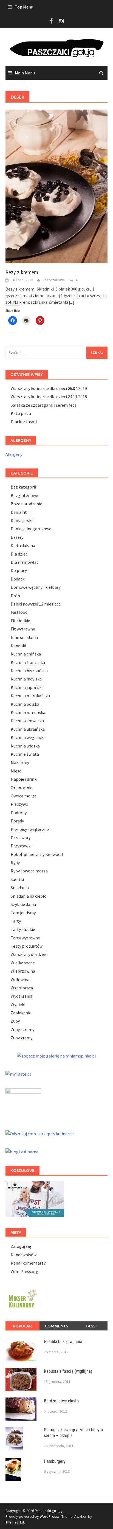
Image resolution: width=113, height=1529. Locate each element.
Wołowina (20, 979)
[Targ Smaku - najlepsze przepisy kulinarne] (23, 1103)
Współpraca (22, 987)
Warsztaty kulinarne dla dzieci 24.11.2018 (49, 396)
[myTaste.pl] (18, 1073)
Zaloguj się (21, 1246)
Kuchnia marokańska (30, 695)
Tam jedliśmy (23, 912)
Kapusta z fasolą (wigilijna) (68, 1371)
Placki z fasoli (24, 421)
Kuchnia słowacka (27, 720)
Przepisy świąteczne (30, 829)
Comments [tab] (56, 1326)
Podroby (19, 812)
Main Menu (25, 73)
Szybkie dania (23, 904)
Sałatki (17, 879)
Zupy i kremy (22, 1029)
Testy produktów (27, 946)
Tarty (16, 921)
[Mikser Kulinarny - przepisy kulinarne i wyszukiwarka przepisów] (21, 1297)
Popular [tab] (22, 1326)
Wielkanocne (23, 963)
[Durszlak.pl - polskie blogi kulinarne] (21, 1151)
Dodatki (18, 579)
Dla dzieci (20, 554)
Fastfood (19, 612)
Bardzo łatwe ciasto (61, 1401)
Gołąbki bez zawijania (63, 1341)
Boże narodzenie (26, 503)
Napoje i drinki (24, 779)
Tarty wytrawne (25, 938)
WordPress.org (24, 1271)
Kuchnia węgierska (28, 737)
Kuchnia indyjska (26, 679)
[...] (71, 302)
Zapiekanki (21, 1012)
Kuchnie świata (25, 754)
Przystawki (21, 846)
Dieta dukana (23, 545)
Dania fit (19, 512)
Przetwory (20, 837)
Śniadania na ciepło (29, 896)
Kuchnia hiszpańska (29, 670)
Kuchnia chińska (26, 654)
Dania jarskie (23, 520)
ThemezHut (14, 1522)
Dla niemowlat (24, 562)
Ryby (15, 862)
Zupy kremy (21, 1037)
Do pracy (19, 570)
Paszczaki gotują (48, 1510)
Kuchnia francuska (28, 662)
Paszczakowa (54, 279)
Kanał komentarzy (28, 1263)
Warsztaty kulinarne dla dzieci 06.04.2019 (49, 388)
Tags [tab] (90, 1326)
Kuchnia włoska (25, 746)
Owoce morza (23, 796)
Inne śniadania (24, 637)
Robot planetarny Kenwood (37, 854)
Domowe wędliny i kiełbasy (36, 587)
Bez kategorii (23, 487)
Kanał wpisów (23, 1254)
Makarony (20, 762)
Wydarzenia (21, 996)
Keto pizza (21, 413)
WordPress (49, 1516)
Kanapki (18, 645)
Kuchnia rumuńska (28, 712)
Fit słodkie (20, 620)
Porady (17, 821)
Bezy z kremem (21, 272)
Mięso (16, 771)
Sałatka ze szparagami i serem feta (44, 405)
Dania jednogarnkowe (31, 528)
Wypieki (18, 1004)
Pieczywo (19, 804)
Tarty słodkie (23, 929)
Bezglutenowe (24, 495)
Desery (17, 537)
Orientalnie (21, 787)
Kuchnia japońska (27, 687)
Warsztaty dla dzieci (29, 954)
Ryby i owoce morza (29, 871)
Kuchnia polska (25, 704)
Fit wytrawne (23, 629)
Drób (15, 595)
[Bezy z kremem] (56, 186)
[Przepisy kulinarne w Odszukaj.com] (39, 1132)
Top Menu (24, 7)
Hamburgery (55, 1461)
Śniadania (20, 887)
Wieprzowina (23, 971)
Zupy (15, 1021)
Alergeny (13, 454)
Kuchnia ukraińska (28, 729)
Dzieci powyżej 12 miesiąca (36, 604)
